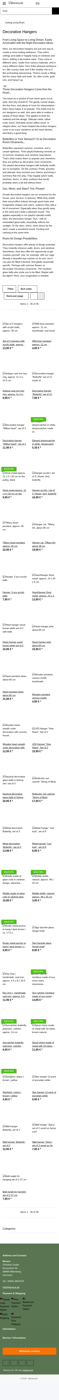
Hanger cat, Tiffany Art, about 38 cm (44, 544)
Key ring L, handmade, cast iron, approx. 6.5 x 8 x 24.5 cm (14, 994)
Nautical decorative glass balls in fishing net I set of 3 (13, 796)
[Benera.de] (16, 3)
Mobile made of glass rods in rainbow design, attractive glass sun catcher (15, 895)
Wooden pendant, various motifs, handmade (41, 696)
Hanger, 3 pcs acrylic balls (13, 594)
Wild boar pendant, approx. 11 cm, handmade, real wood (43, 343)
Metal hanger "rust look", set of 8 (41, 845)
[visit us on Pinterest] (22, 1363)
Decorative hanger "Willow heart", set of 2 (14, 442)
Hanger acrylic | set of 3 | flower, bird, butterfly (44, 492)
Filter (10, 289)
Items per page (15, 296)
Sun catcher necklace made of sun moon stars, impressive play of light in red (43, 994)
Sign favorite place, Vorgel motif (42, 945)
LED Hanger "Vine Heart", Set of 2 (41, 746)
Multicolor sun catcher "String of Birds (43, 796)
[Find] (55, 10)
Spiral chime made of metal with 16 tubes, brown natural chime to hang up (44, 1044)
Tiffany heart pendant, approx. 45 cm (14, 544)
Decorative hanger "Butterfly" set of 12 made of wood (42, 392)
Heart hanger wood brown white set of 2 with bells (13, 644)
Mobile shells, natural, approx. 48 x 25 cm (43, 895)
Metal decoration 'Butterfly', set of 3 (12, 845)
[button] (47, 4)
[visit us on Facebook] (6, 1363)
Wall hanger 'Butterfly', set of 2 (14, 1144)
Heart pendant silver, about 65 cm (13, 693)
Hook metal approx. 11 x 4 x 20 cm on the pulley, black (14, 492)
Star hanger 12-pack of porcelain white (44, 1094)
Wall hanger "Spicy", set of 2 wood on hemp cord (44, 1144)
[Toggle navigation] (4, 2)
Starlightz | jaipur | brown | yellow (12, 1094)
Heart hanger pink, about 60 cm (41, 644)
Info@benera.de (11, 1287)
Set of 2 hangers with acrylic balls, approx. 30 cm (14, 343)
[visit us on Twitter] (14, 1363)
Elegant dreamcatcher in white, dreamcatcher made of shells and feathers (44, 442)
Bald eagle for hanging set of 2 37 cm (14, 1193)
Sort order (26, 289)
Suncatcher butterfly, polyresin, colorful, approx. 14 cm (13, 1044)
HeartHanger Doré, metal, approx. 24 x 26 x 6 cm (43, 594)
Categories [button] (9, 1228)
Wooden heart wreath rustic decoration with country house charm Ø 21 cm (14, 746)
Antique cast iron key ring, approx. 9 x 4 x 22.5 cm (13, 392)
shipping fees (28, 1370)
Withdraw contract (29, 1351)
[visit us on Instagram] (30, 1363)
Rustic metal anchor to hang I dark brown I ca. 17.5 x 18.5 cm (15, 945)
